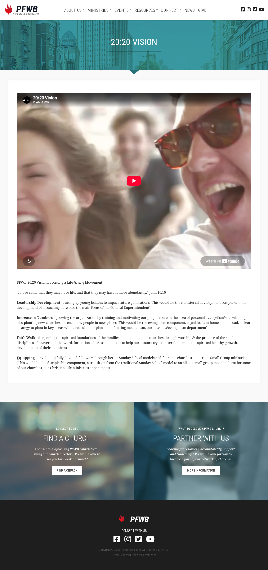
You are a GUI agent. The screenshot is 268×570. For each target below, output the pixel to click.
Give (202, 10)
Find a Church (67, 470)
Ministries (98, 10)
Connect (169, 10)
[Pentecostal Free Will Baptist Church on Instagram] (249, 10)
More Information (201, 470)
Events (122, 10)
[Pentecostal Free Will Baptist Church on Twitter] (255, 10)
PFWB (22, 10)
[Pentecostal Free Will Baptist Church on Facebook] (243, 10)
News (189, 10)
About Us (73, 10)
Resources (144, 10)
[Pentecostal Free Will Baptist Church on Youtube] (261, 10)
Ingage (152, 555)
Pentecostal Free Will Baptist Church (143, 550)
